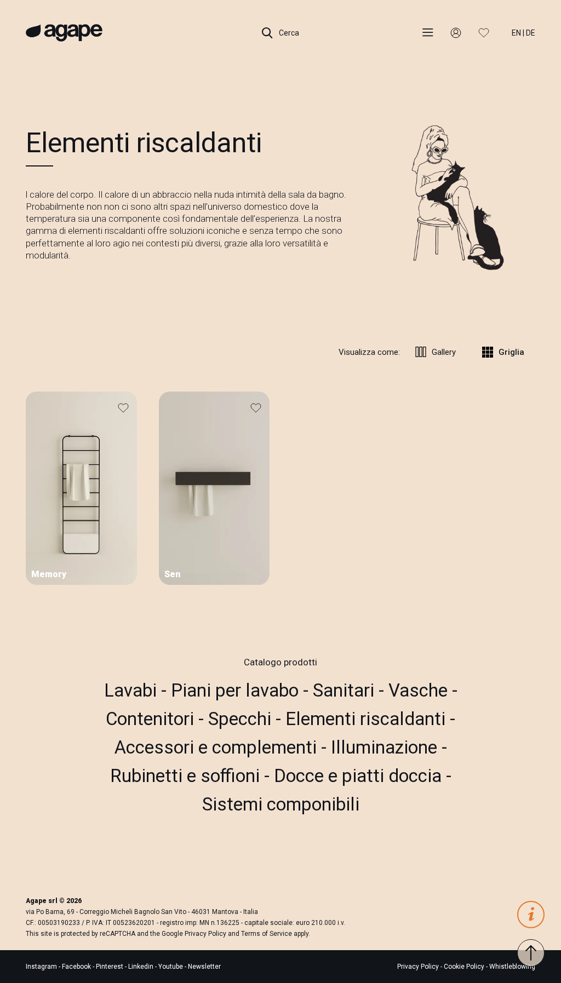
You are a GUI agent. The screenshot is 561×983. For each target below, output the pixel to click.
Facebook (77, 966)
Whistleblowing (512, 966)
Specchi (242, 718)
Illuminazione (386, 747)
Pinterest (110, 966)
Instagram (42, 966)
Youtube (171, 966)
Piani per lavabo (237, 690)
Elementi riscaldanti (367, 718)
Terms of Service (266, 934)
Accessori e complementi (218, 747)
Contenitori (152, 718)
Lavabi (132, 690)
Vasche (420, 690)
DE (530, 32)
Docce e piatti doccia (360, 775)
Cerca (288, 32)
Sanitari (346, 690)
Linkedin (141, 966)
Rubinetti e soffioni (187, 775)
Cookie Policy (464, 966)
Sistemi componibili (280, 804)
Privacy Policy (205, 934)
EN (516, 32)
